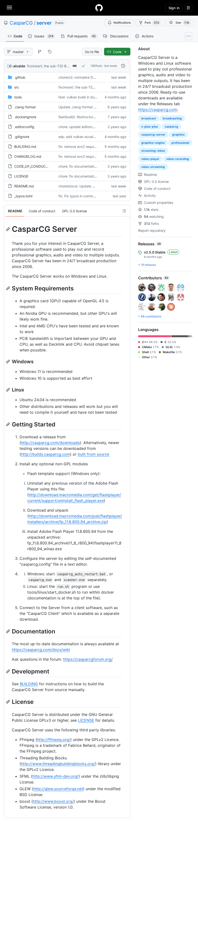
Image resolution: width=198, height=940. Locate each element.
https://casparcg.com (157, 109)
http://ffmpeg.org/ (53, 739)
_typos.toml (23, 196)
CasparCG (21, 23)
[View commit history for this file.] (123, 65)
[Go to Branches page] (40, 51)
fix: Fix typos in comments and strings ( (89, 196)
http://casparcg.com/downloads (50, 442)
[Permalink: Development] (8, 671)
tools (18, 97)
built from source (93, 454)
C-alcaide (17, 66)
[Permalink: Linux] (8, 389)
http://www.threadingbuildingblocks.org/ (58, 763)
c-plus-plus (149, 126)
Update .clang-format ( (76, 107)
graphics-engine (153, 142)
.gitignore (21, 137)
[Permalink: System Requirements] (8, 288)
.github (19, 77)
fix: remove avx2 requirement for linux (88, 146)
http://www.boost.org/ (53, 801)
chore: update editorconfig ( (80, 127)
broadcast (148, 118)
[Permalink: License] (8, 702)
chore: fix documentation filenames (86, 166)
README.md (24, 186)
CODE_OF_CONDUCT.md (34, 166)
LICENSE (21, 176)
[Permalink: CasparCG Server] (8, 229)
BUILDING (29, 683)
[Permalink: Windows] (8, 361)
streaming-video (153, 150)
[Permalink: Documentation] (8, 631)
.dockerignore (25, 117)
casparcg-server (153, 134)
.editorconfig (24, 127)
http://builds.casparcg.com (45, 454)
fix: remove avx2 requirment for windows (90, 156)
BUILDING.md (25, 146)
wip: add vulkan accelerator (80, 137)
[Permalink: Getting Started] (8, 424)
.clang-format (25, 107)
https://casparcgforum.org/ (88, 659)
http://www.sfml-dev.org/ (55, 776)
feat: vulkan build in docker (79, 97)
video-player (150, 159)
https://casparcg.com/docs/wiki (41, 649)
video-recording (177, 159)
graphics (178, 134)
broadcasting (172, 118)
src (16, 87)
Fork (152, 22)
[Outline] (124, 211)
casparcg (171, 126)
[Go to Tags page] (50, 51)
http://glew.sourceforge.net (58, 788)
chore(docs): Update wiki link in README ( (91, 186)
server (44, 23)
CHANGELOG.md (27, 156)
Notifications (122, 22)
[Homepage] (99, 8)
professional (180, 142)
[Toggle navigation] (9, 7)
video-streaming (153, 167)
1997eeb (96, 66)
